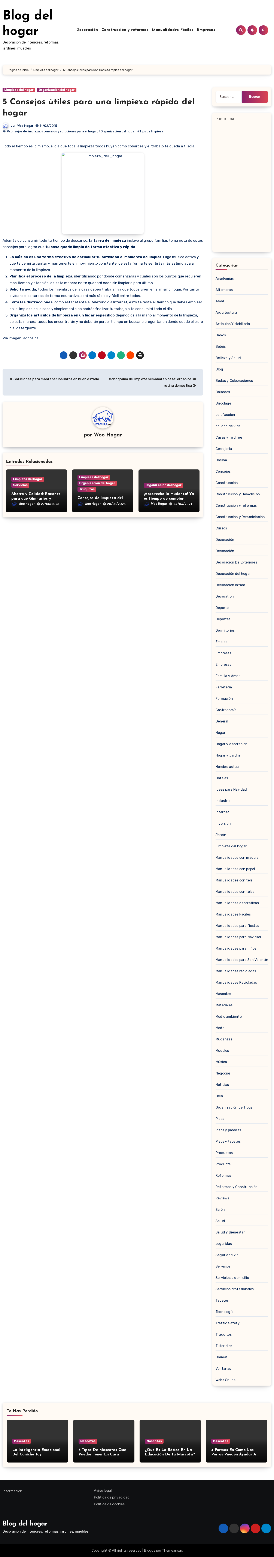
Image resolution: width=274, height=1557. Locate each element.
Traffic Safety (228, 1323)
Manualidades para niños (236, 948)
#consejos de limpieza (23, 131)
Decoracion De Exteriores (236, 562)
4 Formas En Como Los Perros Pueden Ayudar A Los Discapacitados (233, 1454)
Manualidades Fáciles (172, 30)
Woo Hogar (25, 126)
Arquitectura (226, 312)
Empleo (221, 642)
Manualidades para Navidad (238, 937)
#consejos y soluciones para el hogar (69, 131)
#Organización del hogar (117, 131)
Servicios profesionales (235, 1289)
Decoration (225, 596)
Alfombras (224, 290)
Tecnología (224, 1312)
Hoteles (222, 778)
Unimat (222, 1357)
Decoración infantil (231, 585)
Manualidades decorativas (237, 903)
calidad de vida (228, 426)
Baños (221, 335)
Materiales (224, 1005)
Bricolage (223, 403)
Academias (225, 278)
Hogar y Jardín (228, 755)
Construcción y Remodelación (240, 517)
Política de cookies (109, 1504)
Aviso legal (103, 1490)
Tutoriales (224, 1346)
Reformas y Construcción (237, 1187)
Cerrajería (224, 449)
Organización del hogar (57, 90)
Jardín (221, 835)
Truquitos (87, 489)
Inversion (223, 823)
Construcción (227, 483)
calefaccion (225, 415)
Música (221, 1062)
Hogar (220, 733)
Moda (220, 1028)
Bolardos (223, 392)
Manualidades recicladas (236, 971)
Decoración (87, 30)
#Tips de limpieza (150, 131)
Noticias (222, 1085)
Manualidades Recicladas (236, 982)
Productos (224, 1153)
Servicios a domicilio (232, 1278)
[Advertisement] (242, 186)
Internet (222, 812)
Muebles (222, 1051)
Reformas (224, 1175)
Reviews (222, 1198)
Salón (220, 1210)
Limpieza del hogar (19, 90)
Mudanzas (224, 1039)
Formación (224, 699)
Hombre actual (228, 767)
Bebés (221, 347)
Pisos (220, 1119)
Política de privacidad (112, 1497)
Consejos (223, 471)
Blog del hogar (25, 1524)
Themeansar (172, 1550)
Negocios (223, 1073)
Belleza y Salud (228, 358)
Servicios (20, 485)
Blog (219, 369)
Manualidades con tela (234, 880)
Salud (220, 1221)
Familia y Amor (228, 676)
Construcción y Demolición (238, 494)
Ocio (219, 1096)
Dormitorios (225, 630)
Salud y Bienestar (230, 1232)
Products (223, 1164)
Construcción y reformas (125, 30)
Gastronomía (226, 710)
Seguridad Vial (228, 1255)
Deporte (222, 608)
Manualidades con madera (237, 858)
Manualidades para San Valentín (242, 960)
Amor (220, 301)
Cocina (221, 460)
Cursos (221, 528)
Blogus (149, 1550)
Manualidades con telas (235, 892)
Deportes (223, 619)
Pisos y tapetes (228, 1141)
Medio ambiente (229, 1017)
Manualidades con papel (235, 869)
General (222, 721)
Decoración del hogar (233, 574)
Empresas (206, 30)
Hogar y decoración (232, 744)
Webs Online (225, 1380)
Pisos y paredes (228, 1130)
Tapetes (222, 1300)
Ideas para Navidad (231, 789)
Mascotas (223, 994)
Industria (223, 801)
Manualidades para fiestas (237, 926)
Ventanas (223, 1369)
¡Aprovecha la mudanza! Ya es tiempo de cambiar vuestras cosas (169, 498)
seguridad (224, 1244)
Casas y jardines (229, 437)
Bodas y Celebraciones (234, 381)
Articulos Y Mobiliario (233, 324)
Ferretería (224, 687)
